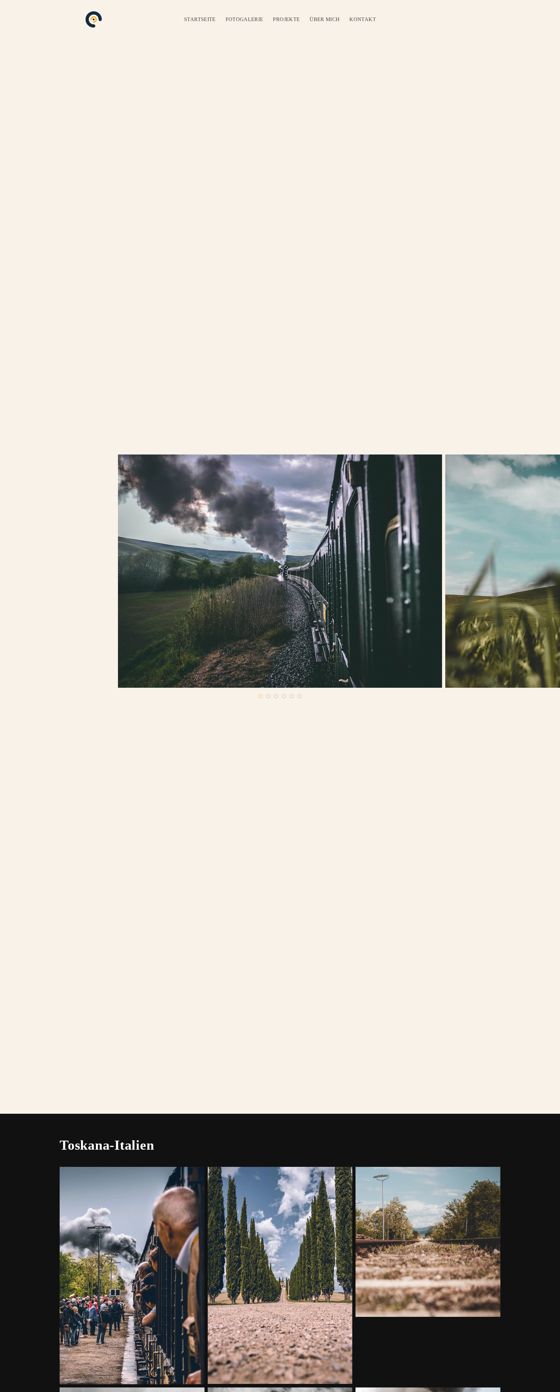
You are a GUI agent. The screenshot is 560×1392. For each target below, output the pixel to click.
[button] (132, 1275)
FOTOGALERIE (244, 19)
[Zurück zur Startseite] (94, 19)
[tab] (260, 696)
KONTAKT (362, 19)
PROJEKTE (286, 19)
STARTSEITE (200, 19)
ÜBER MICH (324, 19)
